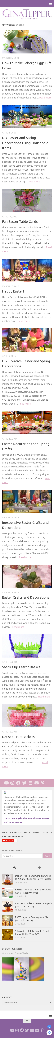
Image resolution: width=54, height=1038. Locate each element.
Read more (45, 97)
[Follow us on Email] (36, 783)
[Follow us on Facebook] (18, 783)
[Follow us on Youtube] (6, 783)
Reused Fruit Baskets (18, 737)
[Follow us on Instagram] (12, 783)
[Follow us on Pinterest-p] (43, 783)
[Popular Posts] (39, 868)
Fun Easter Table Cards (20, 221)
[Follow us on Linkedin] (30, 783)
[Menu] (50, 3)
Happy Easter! (13, 291)
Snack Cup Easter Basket (21, 667)
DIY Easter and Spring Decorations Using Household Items (25, 143)
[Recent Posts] (14, 868)
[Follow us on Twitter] (24, 783)
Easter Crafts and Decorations (25, 597)
